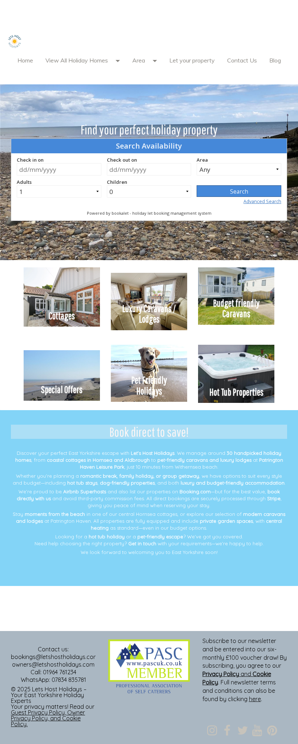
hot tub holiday (107, 536)
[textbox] (149, 16)
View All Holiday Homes (76, 60)
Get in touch (142, 543)
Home (25, 60)
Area (138, 60)
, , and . (48, 718)
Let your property (192, 60)
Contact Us (242, 60)
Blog (275, 60)
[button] (120, 60)
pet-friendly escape (160, 536)
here (255, 699)
